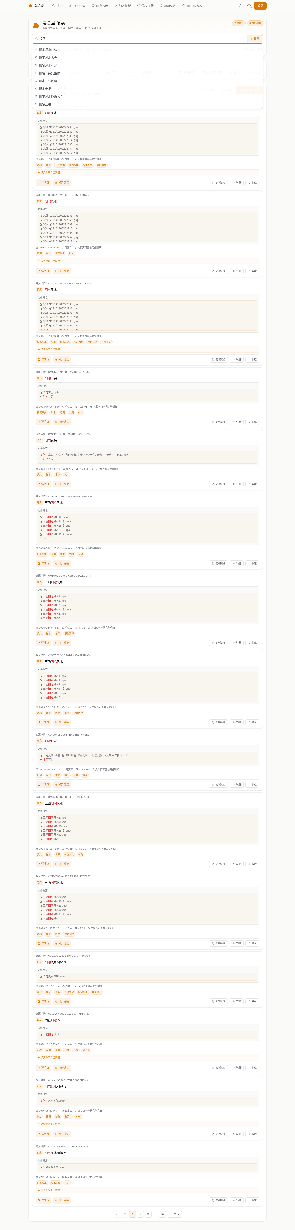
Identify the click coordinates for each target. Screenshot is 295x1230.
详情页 (45, 182)
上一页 (122, 1214)
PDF (80, 412)
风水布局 (87, 164)
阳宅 (48, 164)
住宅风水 (60, 164)
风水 (51, 113)
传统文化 (92, 341)
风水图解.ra (56, 962)
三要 (51, 378)
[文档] (240, 6)
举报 (238, 182)
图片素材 (78, 341)
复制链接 (220, 182)
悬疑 (57, 1050)
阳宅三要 (42, 412)
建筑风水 (97, 992)
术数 (75, 775)
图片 (71, 253)
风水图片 (101, 164)
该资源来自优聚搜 (50, 172)
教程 (71, 554)
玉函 (53, 554)
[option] (147, 49)
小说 (39, 1050)
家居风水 (74, 164)
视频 (80, 554)
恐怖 (75, 1050)
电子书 (86, 1050)
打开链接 (64, 182)
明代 (66, 775)
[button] (249, 5)
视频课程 (69, 633)
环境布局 (106, 341)
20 (162, 1214)
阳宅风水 (42, 341)
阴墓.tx (52, 1020)
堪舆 (62, 412)
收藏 (254, 182)
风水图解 (55, 1182)
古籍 (71, 412)
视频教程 (78, 713)
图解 (57, 992)
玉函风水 (54, 502)
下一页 (172, 1214)
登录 (260, 5)
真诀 (51, 440)
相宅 (84, 775)
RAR (78, 1116)
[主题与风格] (249, 5)
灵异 (48, 1050)
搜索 (256, 38)
